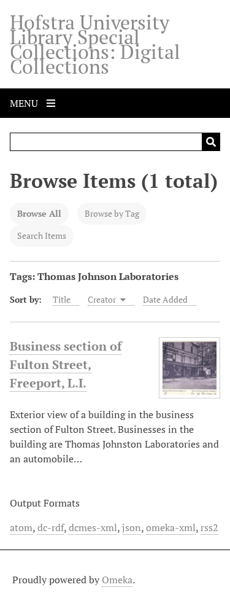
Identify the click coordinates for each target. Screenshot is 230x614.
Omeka (117, 579)
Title (62, 299)
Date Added (165, 299)
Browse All (39, 213)
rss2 (209, 527)
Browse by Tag (112, 213)
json (131, 527)
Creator (103, 299)
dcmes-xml (93, 527)
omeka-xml (171, 527)
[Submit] (211, 142)
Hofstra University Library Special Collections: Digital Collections (95, 44)
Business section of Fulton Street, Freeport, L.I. (65, 364)
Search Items (41, 235)
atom (21, 527)
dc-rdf (50, 527)
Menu (25, 103)
